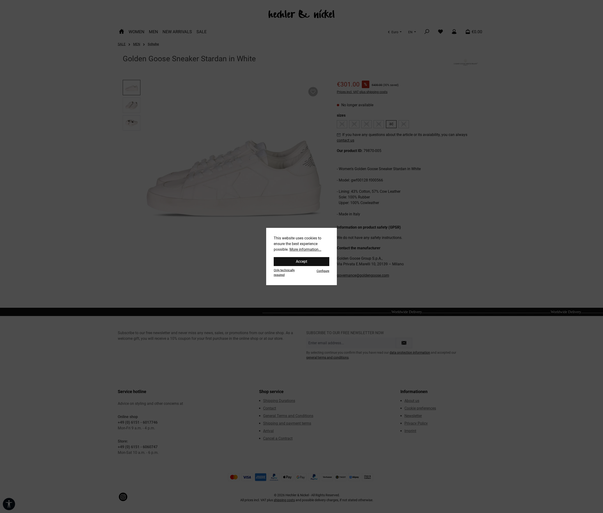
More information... (305, 249)
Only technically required (284, 272)
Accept (301, 261)
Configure (323, 271)
